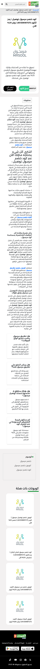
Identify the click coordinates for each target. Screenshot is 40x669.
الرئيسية (36, 10)
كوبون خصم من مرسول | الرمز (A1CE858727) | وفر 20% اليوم (20, 588)
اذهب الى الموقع (10, 88)
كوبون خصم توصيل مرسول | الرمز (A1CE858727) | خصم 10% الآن (20, 520)
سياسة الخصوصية (7, 643)
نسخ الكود (24, 88)
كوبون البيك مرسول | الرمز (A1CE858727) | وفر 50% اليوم (20, 620)
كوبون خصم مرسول (22, 465)
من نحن (35, 643)
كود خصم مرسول (23, 470)
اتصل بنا (28, 643)
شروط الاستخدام (19, 643)
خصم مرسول (25, 461)
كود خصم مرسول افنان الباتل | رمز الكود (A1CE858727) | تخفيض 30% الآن (21, 555)
